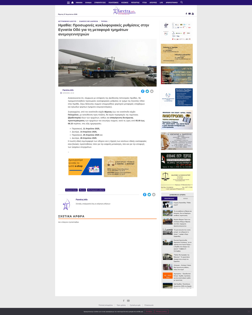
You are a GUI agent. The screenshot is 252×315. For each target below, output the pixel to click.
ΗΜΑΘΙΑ (79, 2)
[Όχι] (249, 311)
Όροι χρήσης (121, 305)
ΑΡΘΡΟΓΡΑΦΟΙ (172, 2)
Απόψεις (153, 2)
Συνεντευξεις (100, 2)
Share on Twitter (147, 91)
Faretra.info (68, 90)
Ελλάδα (88, 2)
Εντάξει (149, 311)
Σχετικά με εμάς (135, 305)
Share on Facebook (142, 91)
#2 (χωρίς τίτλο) (72, 2)
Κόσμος (124, 2)
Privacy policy (161, 311)
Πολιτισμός (113, 2)
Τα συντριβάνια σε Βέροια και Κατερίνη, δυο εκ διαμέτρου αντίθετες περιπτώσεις (183, 213)
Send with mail (151, 91)
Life (161, 2)
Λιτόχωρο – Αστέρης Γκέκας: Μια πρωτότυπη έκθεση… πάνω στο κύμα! (182, 267)
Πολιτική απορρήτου (106, 305)
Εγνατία (82, 190)
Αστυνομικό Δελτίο (67, 21)
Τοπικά (104, 21)
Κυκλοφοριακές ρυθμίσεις (96, 190)
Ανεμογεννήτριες (72, 190)
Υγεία (144, 2)
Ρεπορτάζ (135, 2)
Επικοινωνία (149, 305)
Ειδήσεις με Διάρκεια (88, 21)
